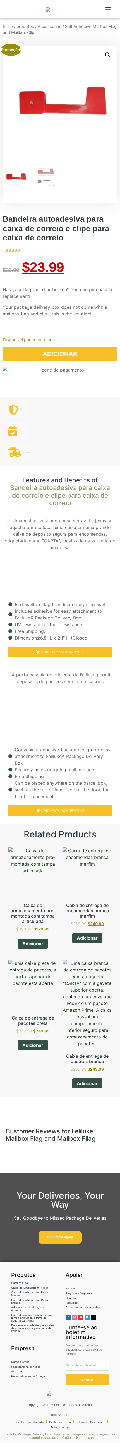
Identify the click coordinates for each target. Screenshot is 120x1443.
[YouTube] (80, 1317)
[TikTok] (93, 1317)
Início (8, 26)
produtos (25, 26)
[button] (108, 8)
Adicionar (60, 353)
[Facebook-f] (68, 1317)
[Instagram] (74, 1317)
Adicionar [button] (32, 943)
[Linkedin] (87, 1317)
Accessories (49, 26)
